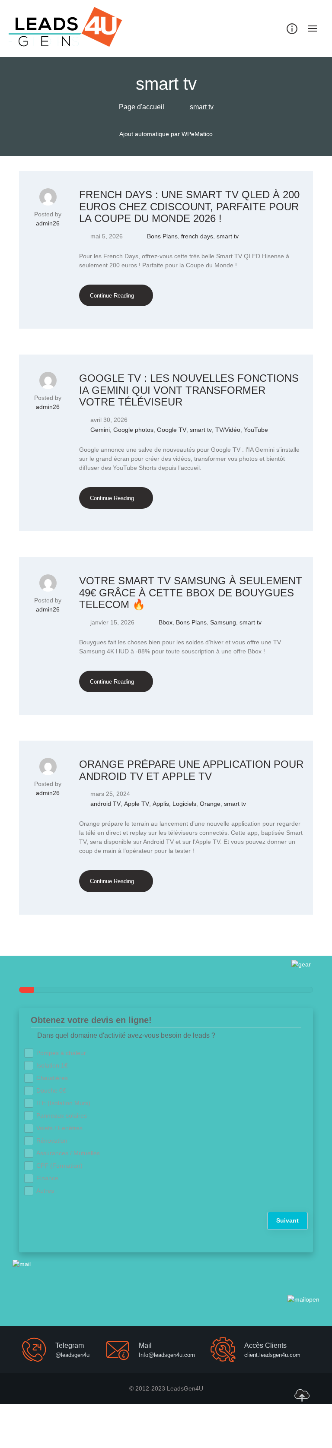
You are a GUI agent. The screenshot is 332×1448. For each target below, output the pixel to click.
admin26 (48, 223)
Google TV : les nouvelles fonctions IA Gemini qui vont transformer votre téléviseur (189, 390)
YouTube (256, 429)
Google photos (133, 429)
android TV (105, 803)
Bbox (165, 622)
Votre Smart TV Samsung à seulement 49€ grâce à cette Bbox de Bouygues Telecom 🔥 (190, 592)
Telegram (69, 1345)
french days (197, 236)
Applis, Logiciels (174, 803)
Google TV (171, 429)
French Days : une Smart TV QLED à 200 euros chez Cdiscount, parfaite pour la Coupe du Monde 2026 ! (189, 206)
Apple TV (136, 803)
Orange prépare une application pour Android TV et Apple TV (191, 770)
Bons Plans (162, 236)
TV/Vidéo (227, 429)
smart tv (228, 236)
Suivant (287, 1220)
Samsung (223, 622)
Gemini (100, 429)
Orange (210, 803)
